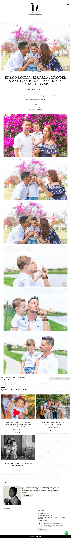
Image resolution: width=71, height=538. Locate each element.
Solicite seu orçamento (59, 378)
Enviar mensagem (44, 513)
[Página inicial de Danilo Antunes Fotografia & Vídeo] (35, 9)
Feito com (35, 536)
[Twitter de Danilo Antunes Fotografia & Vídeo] (40, 524)
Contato (43, 529)
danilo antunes (58, 107)
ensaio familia (11, 107)
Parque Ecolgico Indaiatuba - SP (35, 109)
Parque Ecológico (37, 107)
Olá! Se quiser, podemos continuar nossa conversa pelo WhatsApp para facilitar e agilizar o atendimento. (53, 525)
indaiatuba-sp (48, 107)
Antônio (28, 107)
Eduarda (20, 107)
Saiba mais (27, 495)
